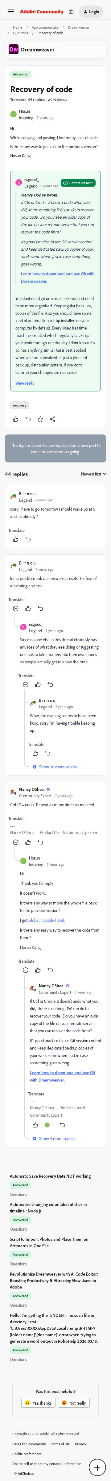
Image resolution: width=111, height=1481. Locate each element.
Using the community (29, 1444)
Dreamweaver (78, 27)
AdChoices (26, 1473)
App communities (45, 27)
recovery (20, 405)
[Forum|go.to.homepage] (42, 11)
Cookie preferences (27, 1453)
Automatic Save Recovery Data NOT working (50, 1176)
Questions (20, 32)
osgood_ (31, 179)
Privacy (80, 1444)
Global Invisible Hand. (46, 920)
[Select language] (71, 12)
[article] (55, 517)
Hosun (24, 111)
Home (17, 27)
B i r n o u (27, 493)
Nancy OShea (31, 789)
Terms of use (60, 1444)
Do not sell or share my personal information (47, 1463)
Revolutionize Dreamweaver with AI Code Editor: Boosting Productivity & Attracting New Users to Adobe (54, 1280)
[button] (11, 13)
